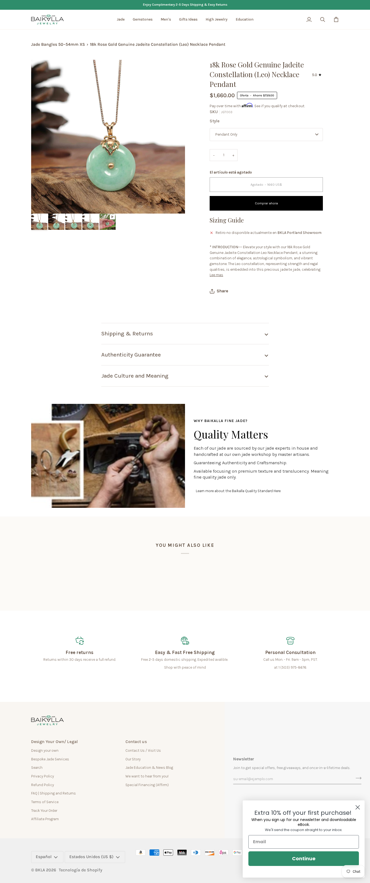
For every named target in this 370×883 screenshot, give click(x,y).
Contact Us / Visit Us (143, 750)
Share (222, 291)
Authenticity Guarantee (131, 354)
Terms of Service (45, 802)
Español (44, 856)
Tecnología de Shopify (80, 870)
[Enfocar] (41, 203)
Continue (304, 858)
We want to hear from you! (146, 776)
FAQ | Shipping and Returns (53, 793)
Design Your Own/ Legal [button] (54, 741)
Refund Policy (42, 785)
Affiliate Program (45, 819)
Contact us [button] (136, 741)
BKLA (40, 870)
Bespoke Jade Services (50, 759)
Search (37, 767)
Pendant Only (226, 134)
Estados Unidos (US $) (91, 856)
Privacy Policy (42, 776)
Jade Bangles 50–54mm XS (58, 44)
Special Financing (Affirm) (147, 785)
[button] (121, 19)
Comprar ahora (266, 203)
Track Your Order (44, 810)
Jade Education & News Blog (149, 767)
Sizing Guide (227, 220)
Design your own (45, 750)
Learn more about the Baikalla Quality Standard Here (238, 491)
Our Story (133, 759)
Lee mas (216, 275)
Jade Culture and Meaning (134, 375)
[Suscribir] (356, 778)
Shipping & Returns (127, 333)
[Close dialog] (357, 807)
